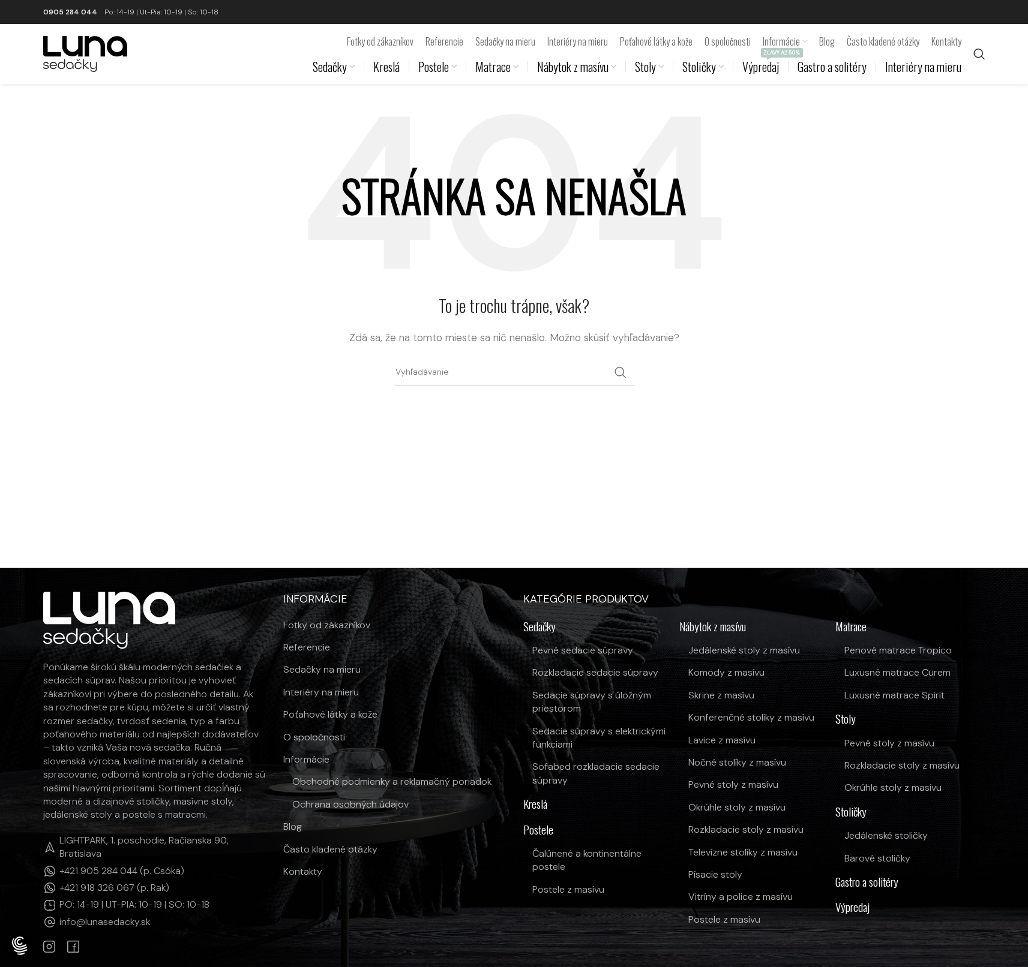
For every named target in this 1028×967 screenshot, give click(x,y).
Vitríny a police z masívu (740, 896)
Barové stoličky (877, 858)
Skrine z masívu (721, 695)
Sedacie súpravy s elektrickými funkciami (599, 738)
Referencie (306, 647)
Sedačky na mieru (322, 669)
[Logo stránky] (85, 53)
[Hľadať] (979, 54)
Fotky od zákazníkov (326, 625)
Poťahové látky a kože (330, 714)
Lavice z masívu (722, 740)
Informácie (306, 759)
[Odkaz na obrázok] (109, 619)
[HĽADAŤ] (620, 372)
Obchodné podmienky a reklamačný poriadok (391, 781)
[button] (19, 946)
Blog (292, 826)
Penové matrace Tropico (898, 650)
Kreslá (535, 804)
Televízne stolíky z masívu (743, 852)
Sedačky (539, 627)
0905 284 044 (70, 12)
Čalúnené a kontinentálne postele (587, 860)
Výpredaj (852, 907)
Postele (538, 830)
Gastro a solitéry (866, 882)
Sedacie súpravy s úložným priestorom (591, 702)
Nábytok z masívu (712, 627)
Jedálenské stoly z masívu (744, 650)
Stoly (845, 719)
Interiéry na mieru (321, 692)
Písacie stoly (715, 874)
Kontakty (302, 871)
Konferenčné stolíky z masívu (751, 717)
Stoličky (851, 812)
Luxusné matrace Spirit (894, 695)
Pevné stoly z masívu (733, 784)
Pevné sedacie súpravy (582, 650)
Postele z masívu (568, 889)
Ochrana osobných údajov (350, 804)
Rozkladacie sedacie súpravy (595, 672)
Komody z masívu (726, 672)
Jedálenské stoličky (886, 835)
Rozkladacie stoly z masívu (746, 829)
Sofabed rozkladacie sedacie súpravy (596, 773)
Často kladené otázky (330, 849)
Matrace (851, 627)
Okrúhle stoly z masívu (737, 807)
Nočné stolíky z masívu (737, 762)
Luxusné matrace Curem (897, 672)
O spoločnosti (314, 737)
